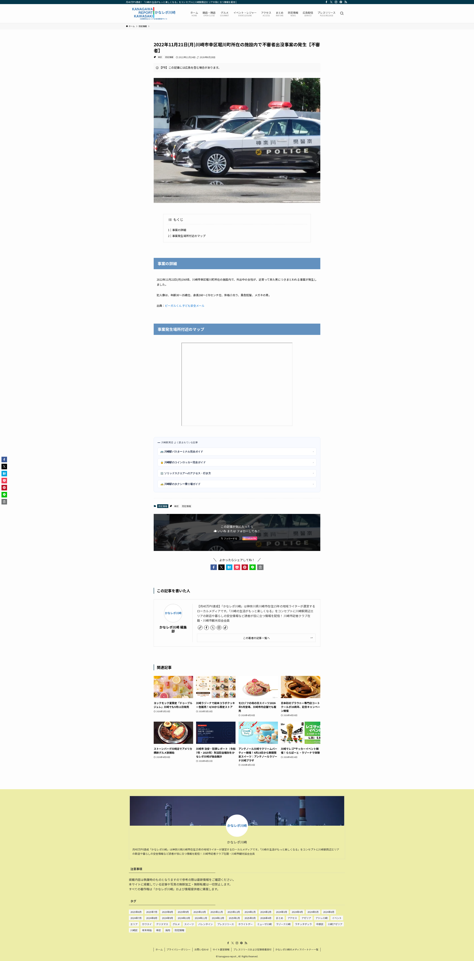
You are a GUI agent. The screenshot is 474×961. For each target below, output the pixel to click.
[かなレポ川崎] (153, 13)
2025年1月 (234, 918)
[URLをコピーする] (260, 567)
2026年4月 (265, 918)
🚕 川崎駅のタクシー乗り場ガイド (237, 483)
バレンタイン (205, 924)
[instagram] (336, 2)
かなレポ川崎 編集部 (173, 629)
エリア (134, 924)
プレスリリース (225, 924)
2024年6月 (328, 912)
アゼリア (306, 918)
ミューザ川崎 (264, 924)
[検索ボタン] (342, 13)
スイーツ (189, 924)
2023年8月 (167, 912)
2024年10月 (184, 918)
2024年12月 (218, 918)
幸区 (160, 57)
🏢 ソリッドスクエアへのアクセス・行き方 (237, 473)
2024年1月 (250, 912)
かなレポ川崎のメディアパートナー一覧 (296, 949)
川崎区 (134, 930)
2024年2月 (265, 912)
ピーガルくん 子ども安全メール (184, 305)
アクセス (292, 918)
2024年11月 (201, 918)
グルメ (176, 924)
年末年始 (147, 930)
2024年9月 (167, 918)
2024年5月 (313, 912)
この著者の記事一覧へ (256, 638)
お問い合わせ (201, 949)
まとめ (279, 918)
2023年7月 (151, 912)
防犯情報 (169, 57)
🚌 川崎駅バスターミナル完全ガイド (237, 451)
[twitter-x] (331, 2)
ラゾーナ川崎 (283, 924)
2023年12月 (233, 912)
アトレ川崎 (322, 918)
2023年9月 (183, 912)
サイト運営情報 (221, 949)
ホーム (159, 949)
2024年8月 (151, 918)
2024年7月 (136, 918)
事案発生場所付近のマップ (189, 236)
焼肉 (167, 930)
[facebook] (326, 2)
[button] (214, 567)
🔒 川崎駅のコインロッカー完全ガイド (237, 462)
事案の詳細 (179, 230)
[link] (200, 627)
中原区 (319, 924)
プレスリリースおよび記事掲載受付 (252, 949)
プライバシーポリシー (178, 949)
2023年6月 (136, 912)
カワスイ (147, 924)
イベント (337, 918)
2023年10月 (199, 912)
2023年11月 (216, 912)
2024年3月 (281, 912)
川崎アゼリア (335, 924)
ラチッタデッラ (303, 924)
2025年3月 (250, 918)
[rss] (345, 2)
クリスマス (162, 924)
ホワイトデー (245, 924)
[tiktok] (225, 627)
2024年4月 (297, 912)
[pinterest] (340, 2)
